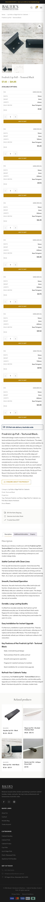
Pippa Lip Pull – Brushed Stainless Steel (32, 729)
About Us (5, 813)
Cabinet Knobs (6, 843)
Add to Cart (22, 121)
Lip (40, 498)
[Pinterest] (14, 802)
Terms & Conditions (27, 894)
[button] (40, 26)
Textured (7, 498)
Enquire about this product (17, 482)
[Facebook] (4, 802)
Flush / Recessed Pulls (9, 855)
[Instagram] (9, 802)
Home (3, 14)
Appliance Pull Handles (9, 859)
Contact (4, 817)
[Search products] (31, 7)
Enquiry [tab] (32, 534)
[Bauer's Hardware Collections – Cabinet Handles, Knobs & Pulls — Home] (10, 7)
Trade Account (6, 824)
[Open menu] (41, 7)
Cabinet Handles (7, 836)
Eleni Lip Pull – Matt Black (11, 764)
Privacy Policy (16, 894)
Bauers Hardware (14, 500)
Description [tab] (8, 534)
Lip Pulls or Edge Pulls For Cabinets (17, 14)
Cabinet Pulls (6, 840)
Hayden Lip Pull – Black (10, 730)
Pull (3, 500)
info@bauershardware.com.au (14, 873)
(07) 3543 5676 (9, 870)
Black (6, 500)
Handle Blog (6, 820)
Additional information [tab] (21, 534)
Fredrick (13, 498)
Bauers (8, 503)
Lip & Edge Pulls (7, 851)
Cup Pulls (5, 847)
